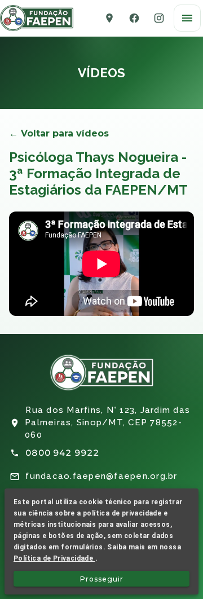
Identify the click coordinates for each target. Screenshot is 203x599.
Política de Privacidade (54, 558)
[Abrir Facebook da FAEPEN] (134, 18)
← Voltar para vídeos (59, 133)
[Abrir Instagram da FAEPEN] (159, 18)
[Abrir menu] (187, 18)
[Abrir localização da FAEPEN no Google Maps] (109, 18)
